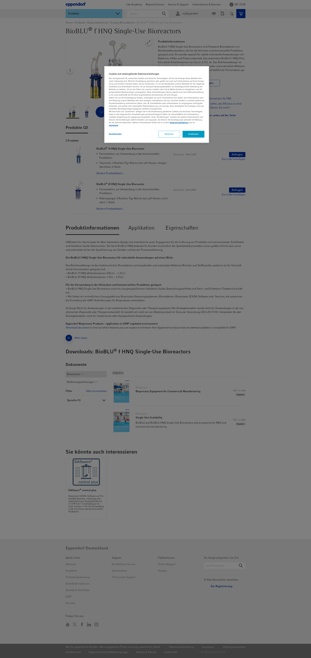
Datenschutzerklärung (179, 122)
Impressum (113, 125)
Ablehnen (169, 134)
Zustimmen (193, 134)
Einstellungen (115, 134)
